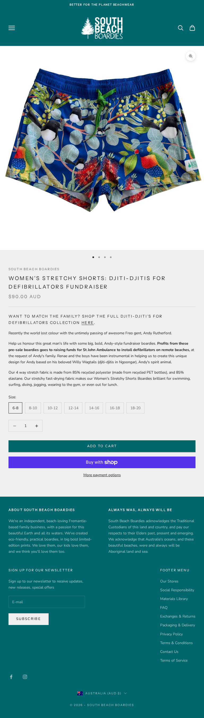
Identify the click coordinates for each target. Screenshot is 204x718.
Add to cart (102, 446)
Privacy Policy (171, 634)
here (88, 322)
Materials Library (174, 598)
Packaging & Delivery (177, 625)
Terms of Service (174, 660)
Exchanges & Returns (178, 616)
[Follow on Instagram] (25, 676)
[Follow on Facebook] (11, 676)
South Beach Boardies (34, 269)
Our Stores (169, 581)
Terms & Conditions (176, 642)
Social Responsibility (177, 590)
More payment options (102, 475)
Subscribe (28, 618)
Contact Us (169, 651)
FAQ (164, 607)
